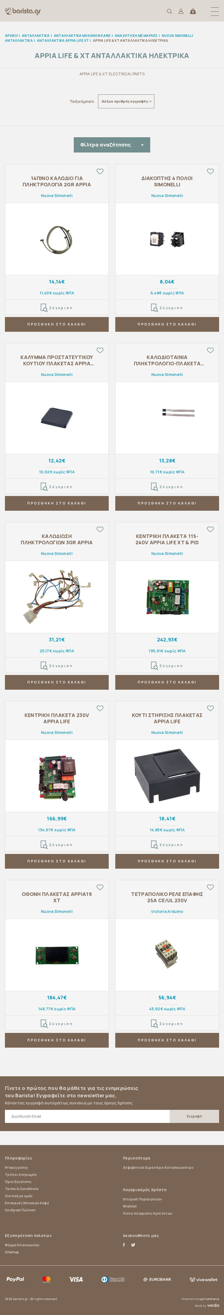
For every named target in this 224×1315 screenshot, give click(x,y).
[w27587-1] (167, 955)
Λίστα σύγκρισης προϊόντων (147, 1213)
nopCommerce (208, 1299)
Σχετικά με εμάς (19, 1196)
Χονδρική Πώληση (20, 1210)
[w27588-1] (56, 239)
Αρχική (11, 35)
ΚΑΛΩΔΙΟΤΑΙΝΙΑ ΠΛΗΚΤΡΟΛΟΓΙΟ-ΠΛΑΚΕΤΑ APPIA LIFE (167, 360)
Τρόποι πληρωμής (21, 1174)
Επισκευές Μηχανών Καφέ (27, 1203)
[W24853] (167, 597)
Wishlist (130, 1206)
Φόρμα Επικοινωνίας (22, 1245)
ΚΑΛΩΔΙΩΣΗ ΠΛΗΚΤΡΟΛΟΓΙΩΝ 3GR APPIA (57, 539)
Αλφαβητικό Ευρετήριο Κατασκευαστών (158, 1167)
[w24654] (56, 955)
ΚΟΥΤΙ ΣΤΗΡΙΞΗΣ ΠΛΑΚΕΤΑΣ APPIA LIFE (167, 718)
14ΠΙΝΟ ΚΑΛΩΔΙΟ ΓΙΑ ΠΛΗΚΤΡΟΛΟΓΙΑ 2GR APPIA (57, 181)
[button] (215, 11)
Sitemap (12, 1252)
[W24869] (56, 776)
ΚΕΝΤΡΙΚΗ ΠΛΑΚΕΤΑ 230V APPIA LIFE (57, 718)
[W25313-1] (167, 239)
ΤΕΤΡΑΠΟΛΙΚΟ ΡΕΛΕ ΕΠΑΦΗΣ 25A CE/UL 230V (167, 897)
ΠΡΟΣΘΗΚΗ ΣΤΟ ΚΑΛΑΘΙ (56, 324)
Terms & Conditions (22, 1189)
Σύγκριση (61, 308)
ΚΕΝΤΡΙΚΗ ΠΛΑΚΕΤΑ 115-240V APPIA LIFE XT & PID (167, 539)
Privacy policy (16, 1167)
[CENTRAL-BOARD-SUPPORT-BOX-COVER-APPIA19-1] (56, 418)
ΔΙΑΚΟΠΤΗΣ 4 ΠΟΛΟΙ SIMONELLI (167, 181)
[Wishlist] (100, 172)
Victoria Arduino (167, 911)
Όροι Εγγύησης (18, 1181)
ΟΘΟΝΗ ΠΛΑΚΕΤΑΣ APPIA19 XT (57, 897)
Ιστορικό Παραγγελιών (142, 1199)
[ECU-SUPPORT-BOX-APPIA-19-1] (167, 776)
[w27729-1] (167, 418)
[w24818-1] (56, 597)
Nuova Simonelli (57, 195)
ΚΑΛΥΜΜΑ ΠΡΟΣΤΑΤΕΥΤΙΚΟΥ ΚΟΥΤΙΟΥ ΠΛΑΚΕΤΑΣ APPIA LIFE (56, 360)
